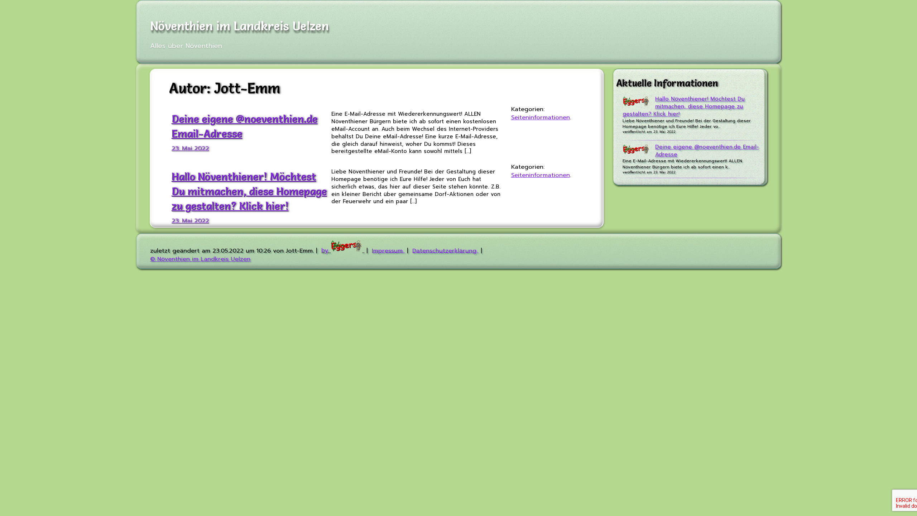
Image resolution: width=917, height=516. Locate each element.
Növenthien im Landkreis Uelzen (239, 26)
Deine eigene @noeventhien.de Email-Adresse (707, 150)
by (326, 250)
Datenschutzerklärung (445, 250)
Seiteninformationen (540, 117)
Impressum (388, 250)
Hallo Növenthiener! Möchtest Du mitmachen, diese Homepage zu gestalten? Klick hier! (249, 191)
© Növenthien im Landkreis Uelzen (200, 258)
